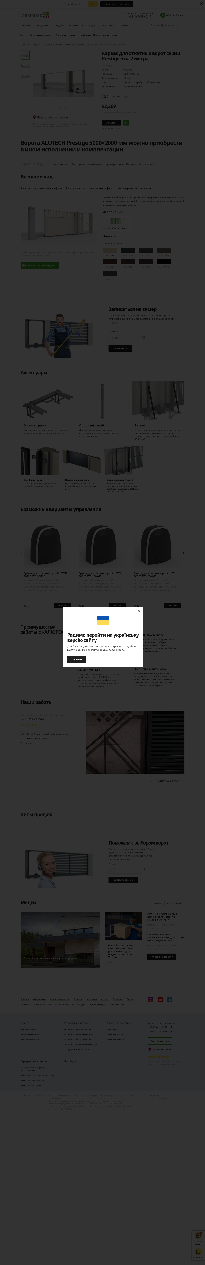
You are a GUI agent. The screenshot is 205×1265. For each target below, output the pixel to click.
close (139, 611)
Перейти (77, 659)
